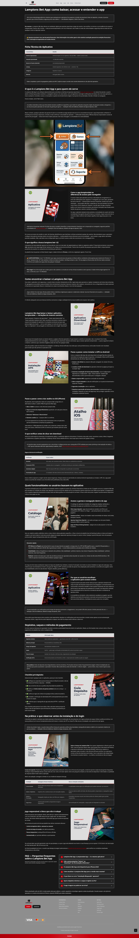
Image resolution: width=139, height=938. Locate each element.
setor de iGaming (41, 228)
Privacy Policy (62, 904)
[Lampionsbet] (33, 3)
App (61, 3)
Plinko (79, 904)
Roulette (80, 908)
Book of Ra (99, 902)
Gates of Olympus (101, 906)
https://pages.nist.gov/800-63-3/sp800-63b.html (75, 446)
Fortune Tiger (100, 912)
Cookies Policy (62, 902)
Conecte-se (103, 3)
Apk (68, 3)
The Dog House (100, 904)
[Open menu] (26, 3)
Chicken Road (78, 3)
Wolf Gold (99, 910)
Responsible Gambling (63, 906)
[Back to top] (135, 930)
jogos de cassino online (87, 92)
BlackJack (80, 906)
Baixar (57, 3)
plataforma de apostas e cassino (77, 848)
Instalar (111, 3)
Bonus (71, 3)
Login (64, 3)
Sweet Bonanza (81, 902)
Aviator (79, 910)
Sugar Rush (99, 908)
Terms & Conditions (63, 908)
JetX (79, 912)
